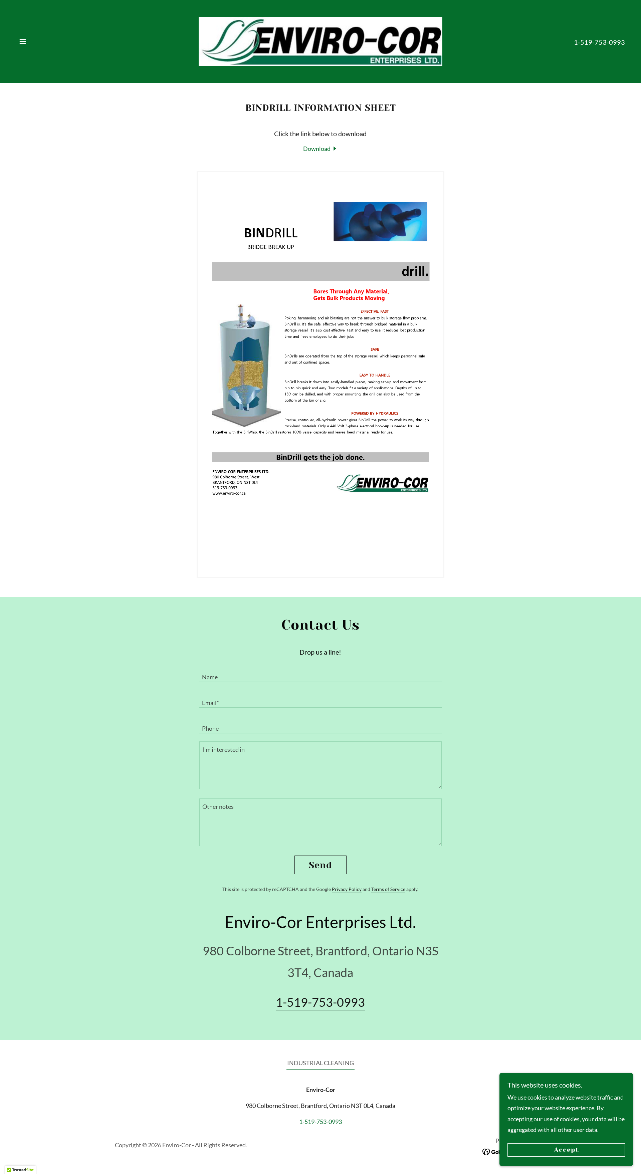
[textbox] (320, 673)
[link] (320, 40)
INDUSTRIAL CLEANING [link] (320, 1063)
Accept (566, 1150)
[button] (22, 41)
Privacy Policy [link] (347, 889)
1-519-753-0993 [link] (599, 42)
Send (320, 865)
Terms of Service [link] (388, 889)
